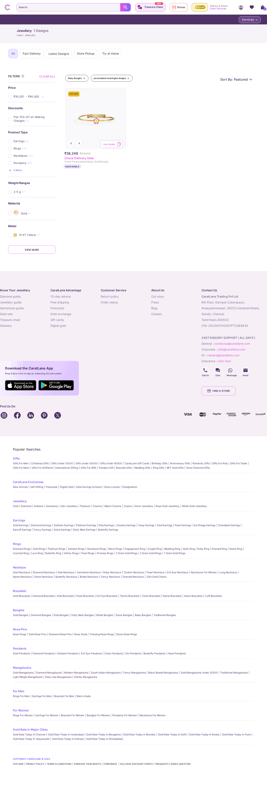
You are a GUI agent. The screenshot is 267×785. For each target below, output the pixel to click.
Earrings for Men (42, 696)
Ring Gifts (158, 467)
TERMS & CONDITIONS (59, 763)
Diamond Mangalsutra (49, 672)
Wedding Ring (172, 548)
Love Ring (37, 553)
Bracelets (19, 591)
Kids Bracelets (65, 595)
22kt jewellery (69, 506)
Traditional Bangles (165, 615)
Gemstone (52, 506)
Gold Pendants (21, 653)
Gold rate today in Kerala (204, 734)
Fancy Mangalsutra (134, 672)
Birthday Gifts (160, 463)
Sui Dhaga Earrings (204, 525)
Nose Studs (80, 634)
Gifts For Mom (21, 467)
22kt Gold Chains (156, 576)
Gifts (16, 458)
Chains (128, 506)
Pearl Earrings (183, 525)
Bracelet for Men (64, 696)
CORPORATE (110, 763)
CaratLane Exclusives (28, 482)
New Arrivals (20, 486)
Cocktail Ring (21, 553)
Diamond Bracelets (44, 595)
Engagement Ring (135, 548)
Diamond (26, 506)
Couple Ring (154, 548)
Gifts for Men (21, 463)
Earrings (19, 520)
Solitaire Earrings (63, 525)
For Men (18, 691)
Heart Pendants (177, 653)
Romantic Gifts (201, 463)
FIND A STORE (221, 390)
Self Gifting (36, 486)
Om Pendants (133, 653)
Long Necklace (228, 572)
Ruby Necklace (112, 572)
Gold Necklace (21, 572)
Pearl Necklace (156, 572)
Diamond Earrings (41, 525)
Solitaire (38, 506)
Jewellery (20, 501)
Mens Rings (115, 548)
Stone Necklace (43, 576)
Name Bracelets (172, 595)
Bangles (18, 610)
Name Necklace (22, 576)
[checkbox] (34, 97)
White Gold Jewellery (194, 506)
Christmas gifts (40, 463)
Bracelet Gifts (124, 467)
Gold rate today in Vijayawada (31, 738)
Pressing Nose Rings (102, 634)
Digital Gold (66, 486)
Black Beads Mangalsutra (163, 672)
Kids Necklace (66, 572)
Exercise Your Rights (87, 763)
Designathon (129, 486)
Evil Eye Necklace (177, 572)
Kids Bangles (61, 615)
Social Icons (205, 370)
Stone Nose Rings (126, 634)
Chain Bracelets (151, 595)
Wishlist (252, 7)
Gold (15, 506)
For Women (21, 710)
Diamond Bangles (41, 615)
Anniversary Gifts (180, 463)
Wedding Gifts (142, 467)
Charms (97, 506)
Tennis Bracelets (129, 595)
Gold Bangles (20, 615)
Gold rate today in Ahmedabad (104, 738)
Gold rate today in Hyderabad (66, 734)
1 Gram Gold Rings (174, 553)
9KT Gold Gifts (175, 467)
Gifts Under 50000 (111, 463)
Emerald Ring (219, 548)
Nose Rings (19, 634)
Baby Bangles (143, 615)
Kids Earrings (106, 525)
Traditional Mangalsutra (234, 672)
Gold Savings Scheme (89, 486)
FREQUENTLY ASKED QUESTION (172, 763)
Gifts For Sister (238, 463)
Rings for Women (23, 715)
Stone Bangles (124, 615)
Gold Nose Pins (37, 634)
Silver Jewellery (143, 506)
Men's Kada (84, 696)
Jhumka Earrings (126, 525)
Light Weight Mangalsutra (28, 677)
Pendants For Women (124, 715)
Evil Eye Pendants (91, 653)
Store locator (112, 486)
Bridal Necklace (89, 576)
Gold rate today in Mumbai (139, 734)
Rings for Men (21, 696)
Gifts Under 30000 (87, 463)
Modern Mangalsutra (76, 672)
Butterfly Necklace (66, 576)
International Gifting (66, 467)
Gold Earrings (20, 525)
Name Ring (235, 548)
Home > (21, 35)
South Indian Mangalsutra (106, 672)
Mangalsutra (22, 667)
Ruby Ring (203, 548)
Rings (17, 544)
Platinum (85, 506)
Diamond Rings (21, 548)
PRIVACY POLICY (35, 763)
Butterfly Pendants (154, 653)
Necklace (19, 567)
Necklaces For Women (204, 572)
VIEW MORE (32, 249)
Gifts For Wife (88, 467)
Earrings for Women (46, 715)
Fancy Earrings (42, 529)
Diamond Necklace (44, 572)
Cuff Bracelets (213, 595)
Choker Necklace (134, 572)
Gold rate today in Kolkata (68, 738)
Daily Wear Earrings (84, 529)
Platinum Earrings (86, 525)
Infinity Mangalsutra (85, 677)
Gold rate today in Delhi (172, 734)
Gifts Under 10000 (62, 463)
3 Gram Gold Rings (126, 553)
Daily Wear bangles (82, 615)
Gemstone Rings (96, 548)
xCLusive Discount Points (136, 763)
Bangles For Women (98, 715)
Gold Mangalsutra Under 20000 (199, 672)
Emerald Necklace (133, 576)
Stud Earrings (164, 525)
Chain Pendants (113, 653)
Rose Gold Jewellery (168, 506)
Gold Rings (39, 548)
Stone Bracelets (193, 595)
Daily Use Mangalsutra (58, 677)
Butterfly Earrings (108, 529)
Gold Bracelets (21, 595)
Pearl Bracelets (85, 595)
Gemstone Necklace (89, 572)
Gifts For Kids (220, 463)
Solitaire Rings (76, 548)
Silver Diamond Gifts (198, 467)
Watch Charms (112, 506)
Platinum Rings (56, 548)
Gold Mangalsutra (23, 672)
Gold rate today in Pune (236, 734)
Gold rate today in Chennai (29, 734)
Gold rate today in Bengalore (103, 734)
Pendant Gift (106, 467)
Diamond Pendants (44, 653)
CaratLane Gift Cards (137, 463)
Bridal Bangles (104, 615)
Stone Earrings (62, 529)
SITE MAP (18, 763)
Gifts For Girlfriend (42, 467)
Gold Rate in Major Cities (30, 729)
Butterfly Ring (53, 553)
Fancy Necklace (110, 576)
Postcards (51, 486)
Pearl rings (87, 553)
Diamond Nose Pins (60, 634)
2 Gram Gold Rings (150, 553)
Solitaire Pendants (67, 653)
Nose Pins (20, 629)
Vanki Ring (189, 548)
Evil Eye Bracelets (107, 595)
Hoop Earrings (146, 525)
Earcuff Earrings (22, 529)
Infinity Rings (71, 553)
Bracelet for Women (72, 715)
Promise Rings (105, 553)
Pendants (19, 648)
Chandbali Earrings (229, 525)
